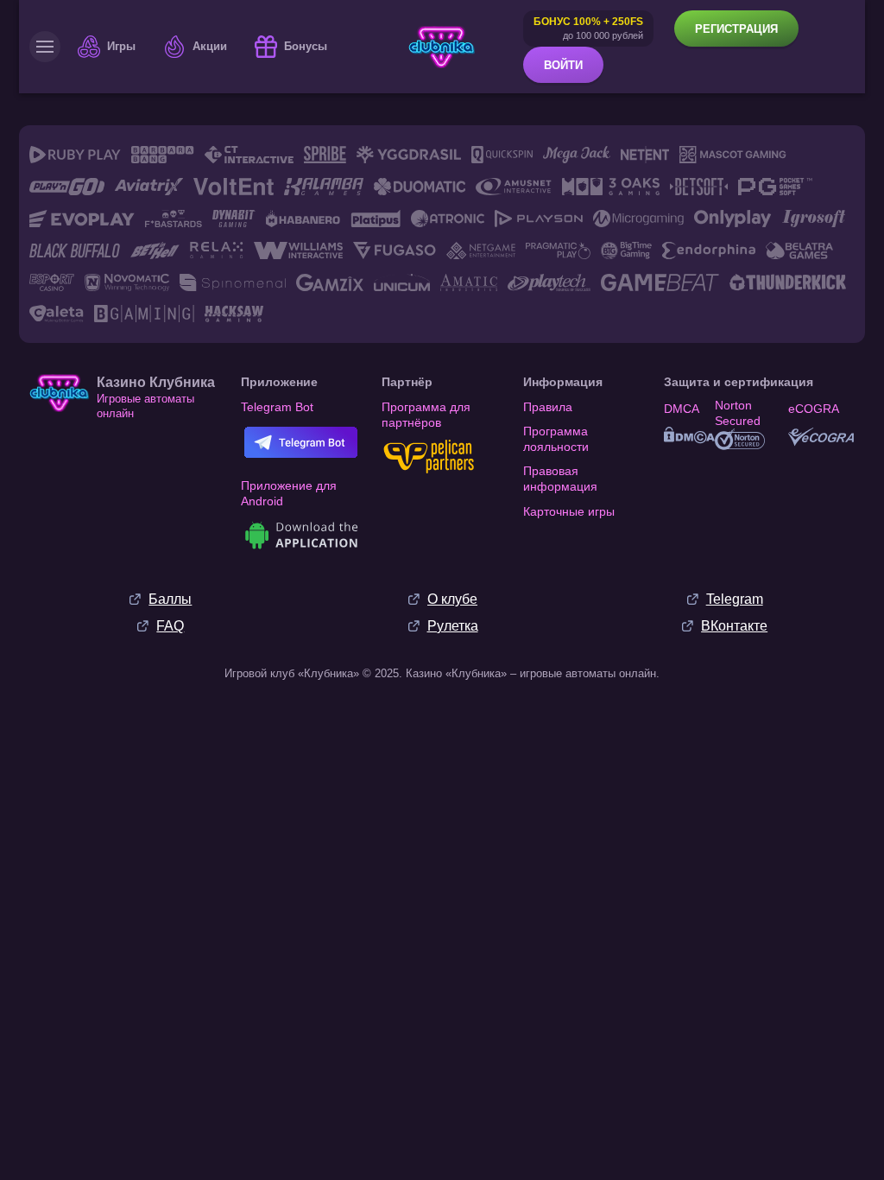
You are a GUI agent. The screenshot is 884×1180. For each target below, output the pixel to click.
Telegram (734, 599)
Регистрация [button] (736, 28)
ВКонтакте (734, 626)
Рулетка (452, 626)
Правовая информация (560, 478)
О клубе (452, 599)
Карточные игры (569, 511)
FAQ (170, 626)
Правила (547, 407)
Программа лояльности (556, 439)
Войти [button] (563, 65)
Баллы (170, 599)
